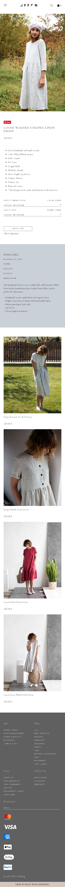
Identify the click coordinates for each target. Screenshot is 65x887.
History (8, 788)
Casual (17, 158)
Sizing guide (54, 210)
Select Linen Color (32, 200)
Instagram (40, 778)
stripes (30, 154)
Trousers (39, 744)
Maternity (40, 761)
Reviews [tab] (8, 273)
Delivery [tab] (8, 269)
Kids (36, 757)
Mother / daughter (45, 754)
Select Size (32, 210)
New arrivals (41, 733)
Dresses (38, 737)
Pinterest (39, 784)
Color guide (54, 200)
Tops (36, 750)
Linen (19, 186)
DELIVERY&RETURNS (14, 733)
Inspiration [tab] (10, 278)
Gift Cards (40, 764)
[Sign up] (60, 807)
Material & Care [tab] (13, 259)
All (36, 730)
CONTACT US (10, 744)
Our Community (12, 784)
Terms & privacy (13, 737)
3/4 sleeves (25, 174)
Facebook (39, 781)
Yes (17, 182)
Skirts (37, 747)
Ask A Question (11, 233)
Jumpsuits (39, 740)
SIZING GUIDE (11, 730)
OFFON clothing (28, 5)
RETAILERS (9, 740)
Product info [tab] (11, 254)
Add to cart (18, 229)
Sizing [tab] (7, 264)
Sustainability (12, 781)
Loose (14, 162)
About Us (9, 778)
